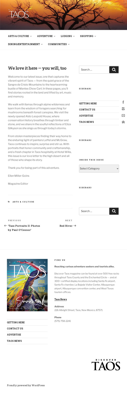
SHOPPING (86, 36)
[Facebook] (123, 102)
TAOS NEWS (86, 122)
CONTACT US (87, 109)
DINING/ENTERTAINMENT (24, 44)
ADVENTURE (45, 36)
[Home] (123, 122)
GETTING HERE (88, 103)
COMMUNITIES (57, 44)
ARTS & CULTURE (18, 36)
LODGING (66, 36)
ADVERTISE (86, 115)
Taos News (60, 299)
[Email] (123, 115)
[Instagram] (123, 108)
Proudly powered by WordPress (26, 385)
